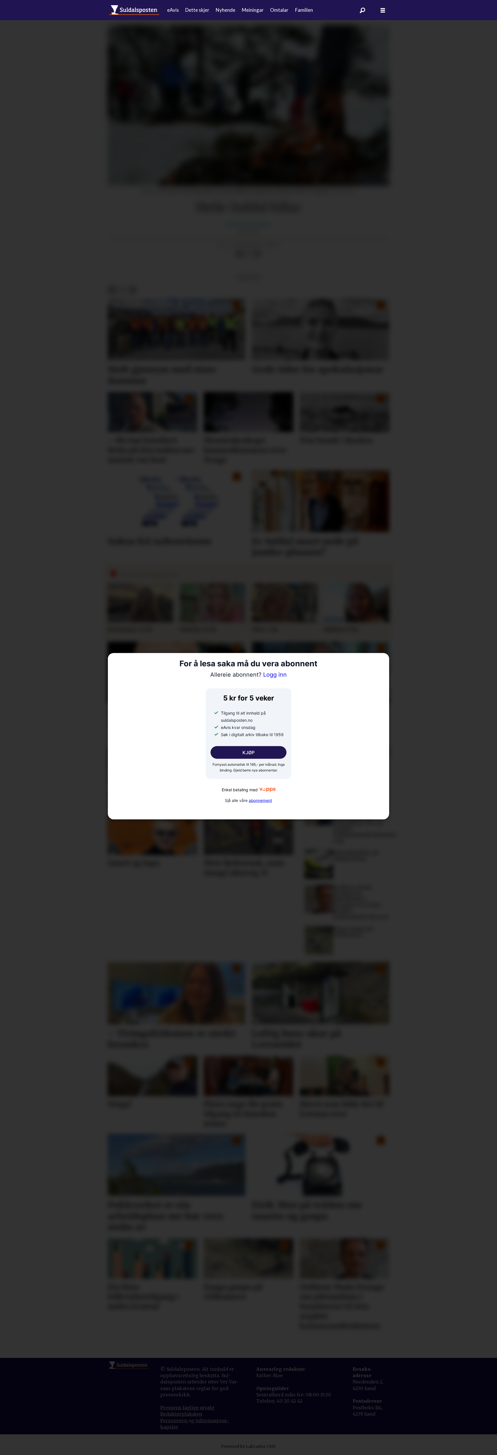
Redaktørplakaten (181, 1414)
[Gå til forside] (134, 10)
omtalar (248, 277)
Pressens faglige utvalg (187, 1407)
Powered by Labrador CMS (248, 1446)
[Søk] (363, 10)
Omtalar (279, 10)
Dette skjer (197, 10)
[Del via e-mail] (257, 254)
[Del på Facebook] (239, 254)
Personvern (174, 1420)
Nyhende (225, 10)
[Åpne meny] (383, 10)
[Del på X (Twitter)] (248, 254)
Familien (304, 10)
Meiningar (253, 10)
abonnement (260, 800)
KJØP (248, 752)
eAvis (173, 10)
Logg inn (248, 674)
